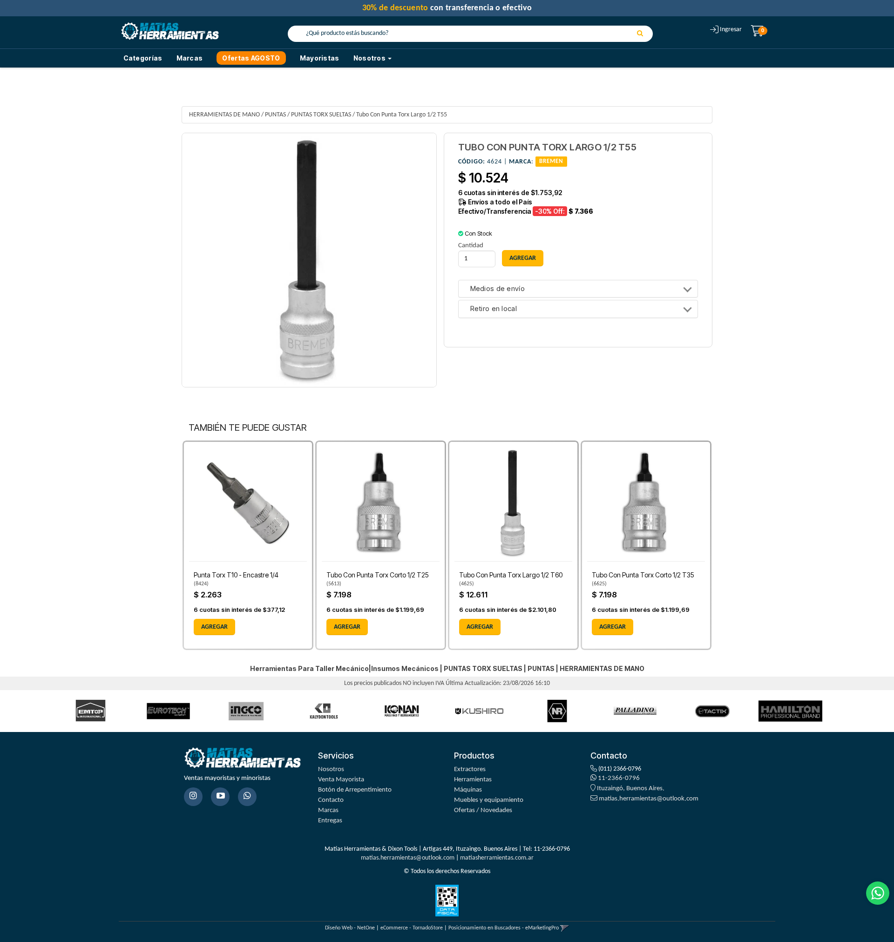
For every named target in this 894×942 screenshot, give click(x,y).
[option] (90, 711)
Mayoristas (319, 58)
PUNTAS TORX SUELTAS (321, 114)
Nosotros (331, 769)
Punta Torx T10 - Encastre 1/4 (236, 575)
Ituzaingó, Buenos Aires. (630, 788)
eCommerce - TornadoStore (411, 928)
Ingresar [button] (731, 29)
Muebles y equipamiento (488, 800)
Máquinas (468, 789)
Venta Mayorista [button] (341, 779)
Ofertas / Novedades (483, 810)
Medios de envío (497, 289)
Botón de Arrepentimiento (355, 789)
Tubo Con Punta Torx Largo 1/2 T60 (510, 575)
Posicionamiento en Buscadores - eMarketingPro (503, 928)
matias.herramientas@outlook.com (648, 798)
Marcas (189, 58)
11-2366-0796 (618, 778)
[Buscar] (640, 34)
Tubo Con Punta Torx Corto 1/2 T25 (377, 575)
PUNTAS (275, 114)
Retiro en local (493, 309)
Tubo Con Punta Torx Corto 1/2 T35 (643, 575)
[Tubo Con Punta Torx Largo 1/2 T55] (309, 260)
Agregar (214, 626)
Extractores (470, 769)
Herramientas (473, 779)
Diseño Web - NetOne (350, 928)
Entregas (330, 820)
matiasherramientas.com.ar (497, 857)
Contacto (331, 800)
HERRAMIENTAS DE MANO (224, 114)
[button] (564, 928)
